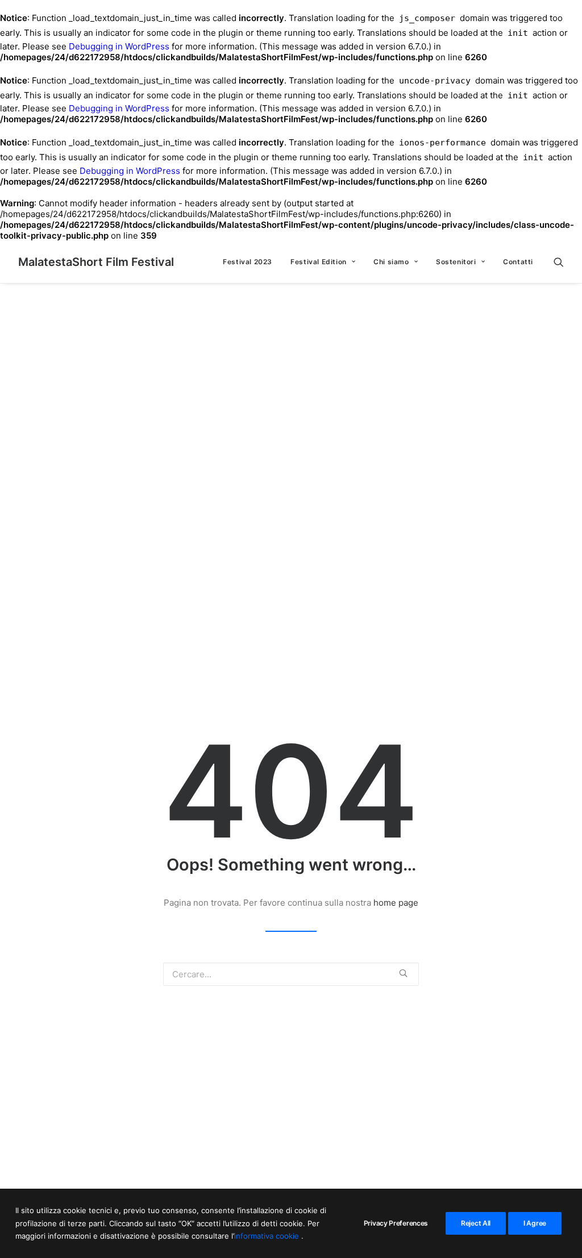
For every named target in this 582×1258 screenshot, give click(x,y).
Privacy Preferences (396, 1223)
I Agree (534, 1223)
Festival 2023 (247, 261)
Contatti (518, 261)
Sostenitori (456, 261)
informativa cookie (267, 1235)
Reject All (475, 1223)
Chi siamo (391, 261)
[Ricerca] (559, 262)
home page (395, 902)
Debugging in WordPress (119, 46)
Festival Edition (318, 261)
